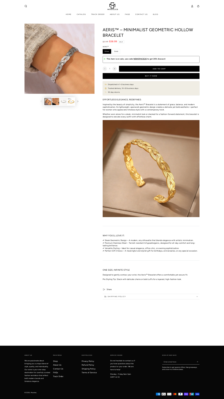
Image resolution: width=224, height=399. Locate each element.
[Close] (144, 178)
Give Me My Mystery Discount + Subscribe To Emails (112, 208)
